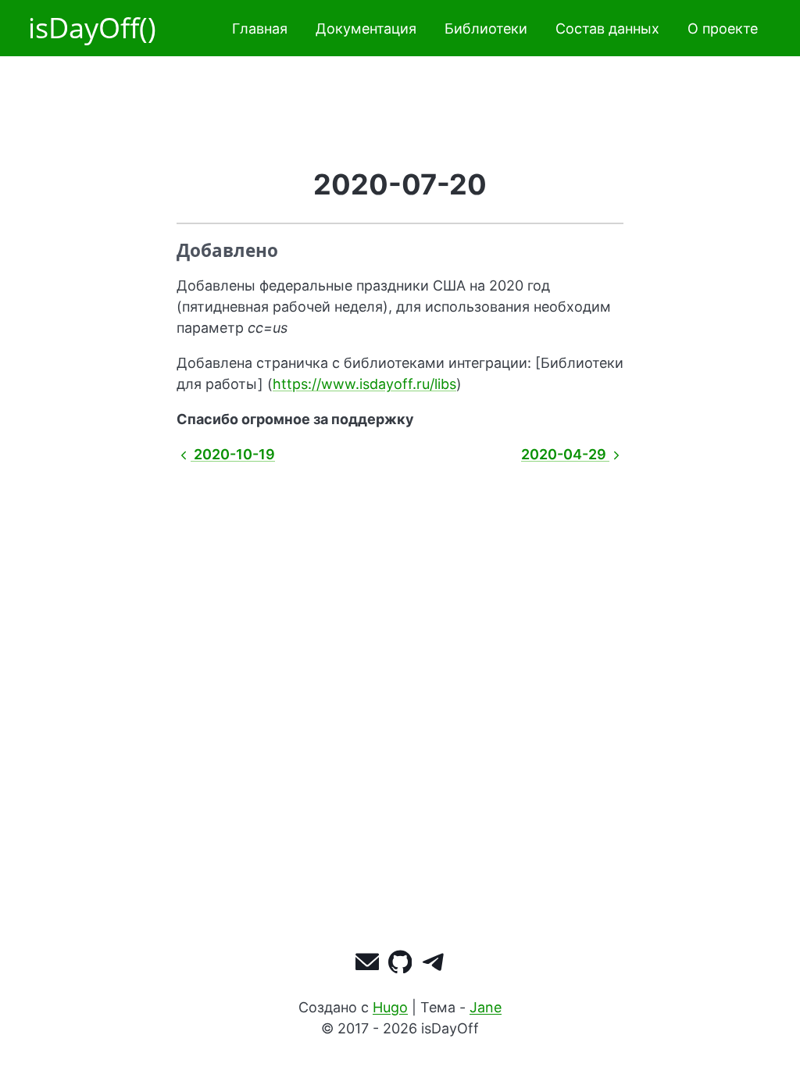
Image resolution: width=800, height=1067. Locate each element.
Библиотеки (486, 28)
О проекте (723, 28)
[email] (367, 965)
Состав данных (607, 28)
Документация (366, 28)
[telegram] (433, 965)
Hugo (390, 1007)
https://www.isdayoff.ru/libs (364, 384)
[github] (400, 965)
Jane (486, 1007)
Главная (260, 28)
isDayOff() (92, 28)
